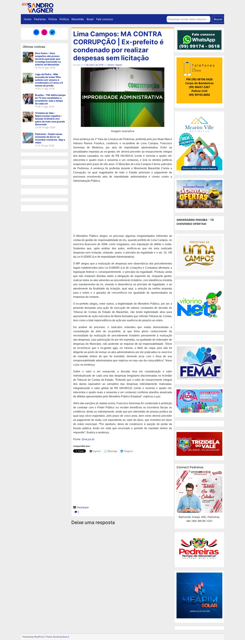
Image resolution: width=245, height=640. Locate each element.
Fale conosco (104, 19)
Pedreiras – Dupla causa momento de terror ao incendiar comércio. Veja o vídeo (50, 138)
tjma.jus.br (88, 439)
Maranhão (78, 19)
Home (27, 19)
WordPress (39, 637)
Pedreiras (40, 19)
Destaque (83, 507)
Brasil (90, 19)
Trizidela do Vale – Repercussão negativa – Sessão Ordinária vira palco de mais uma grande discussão (50, 119)
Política (64, 19)
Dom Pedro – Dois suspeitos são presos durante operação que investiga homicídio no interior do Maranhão (48, 59)
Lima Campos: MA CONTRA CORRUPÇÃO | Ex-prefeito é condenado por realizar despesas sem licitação (118, 46)
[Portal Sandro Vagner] (37, 7)
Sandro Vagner (114, 65)
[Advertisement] (122, 209)
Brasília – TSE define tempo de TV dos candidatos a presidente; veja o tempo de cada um (50, 99)
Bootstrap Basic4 (61, 637)
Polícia (52, 19)
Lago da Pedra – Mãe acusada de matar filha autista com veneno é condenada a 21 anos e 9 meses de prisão (49, 80)
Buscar (218, 19)
